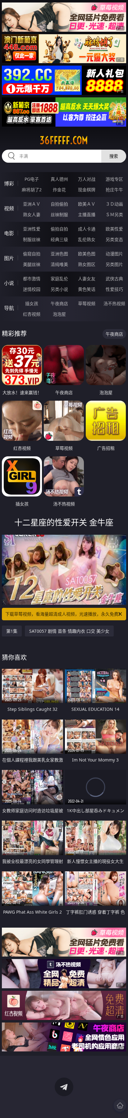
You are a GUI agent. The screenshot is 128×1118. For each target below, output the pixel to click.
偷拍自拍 (59, 229)
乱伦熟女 (86, 239)
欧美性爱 (114, 229)
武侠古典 (114, 279)
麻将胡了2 (32, 190)
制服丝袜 (31, 239)
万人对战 (86, 179)
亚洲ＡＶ (31, 204)
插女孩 (31, 303)
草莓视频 (86, 303)
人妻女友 (86, 279)
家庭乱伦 (59, 279)
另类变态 (114, 239)
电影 (9, 233)
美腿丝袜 (31, 264)
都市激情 (31, 279)
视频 (9, 208)
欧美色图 (86, 254)
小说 (9, 283)
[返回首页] (120, 1105)
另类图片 (114, 264)
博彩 (9, 183)
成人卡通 (86, 229)
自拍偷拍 (59, 204)
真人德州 (59, 179)
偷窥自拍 (31, 254)
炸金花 (59, 190)
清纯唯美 (59, 264)
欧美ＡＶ (86, 204)
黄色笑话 (86, 289)
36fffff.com (64, 140)
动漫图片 (114, 254)
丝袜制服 (59, 214)
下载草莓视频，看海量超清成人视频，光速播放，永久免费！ (64, 614)
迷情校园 (31, 289)
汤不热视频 (114, 303)
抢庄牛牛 (114, 190)
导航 (9, 308)
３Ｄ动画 (114, 204)
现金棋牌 (86, 190)
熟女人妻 (31, 214)
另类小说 (59, 289)
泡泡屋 (59, 314)
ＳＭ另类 (114, 214)
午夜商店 (59, 303)
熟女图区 (86, 264)
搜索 (113, 156)
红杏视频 (31, 314)
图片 (9, 258)
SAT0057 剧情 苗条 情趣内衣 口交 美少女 (69, 631)
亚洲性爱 (31, 229)
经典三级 (59, 239)
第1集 (11, 631)
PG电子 (32, 179)
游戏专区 (114, 179)
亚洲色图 (59, 254)
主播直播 (86, 214)
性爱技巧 (114, 289)
